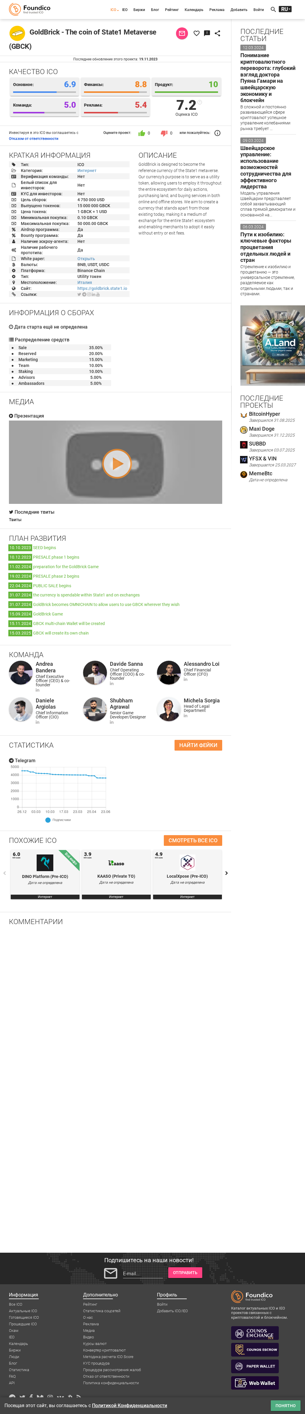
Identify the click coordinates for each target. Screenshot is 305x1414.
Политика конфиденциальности (111, 1383)
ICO (113, 10)
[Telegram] (84, 294)
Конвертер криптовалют (104, 1350)
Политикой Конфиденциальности (129, 1405)
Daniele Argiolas (46, 703)
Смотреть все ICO (193, 840)
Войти (258, 10)
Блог (155, 10)
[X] (79, 294)
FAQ (12, 1376)
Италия (84, 282)
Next (227, 873)
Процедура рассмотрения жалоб (112, 1370)
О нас (88, 1317)
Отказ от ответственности (106, 1376)
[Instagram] (89, 294)
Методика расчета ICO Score (108, 1356)
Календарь (194, 10)
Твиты (15, 519)
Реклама (217, 10)
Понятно (286, 1405)
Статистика (19, 1370)
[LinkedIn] (93, 294)
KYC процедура (96, 1363)
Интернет (87, 170)
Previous (4, 873)
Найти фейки (198, 745)
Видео (88, 1337)
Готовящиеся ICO (24, 1317)
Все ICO (15, 1304)
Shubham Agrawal (121, 703)
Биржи (139, 10)
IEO (124, 10)
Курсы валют (95, 1343)
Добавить (239, 10)
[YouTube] (98, 294)
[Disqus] (115, 1008)
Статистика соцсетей (101, 1311)
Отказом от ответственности (33, 139)
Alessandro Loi (202, 664)
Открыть (86, 258)
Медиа (89, 1330)
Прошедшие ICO (23, 1324)
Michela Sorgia (202, 700)
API (12, 1383)
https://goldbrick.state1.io (102, 288)
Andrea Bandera (46, 667)
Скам (13, 1330)
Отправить (185, 1272)
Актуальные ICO (23, 1311)
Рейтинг (172, 10)
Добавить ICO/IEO (172, 1311)
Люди (14, 1356)
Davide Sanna (126, 664)
